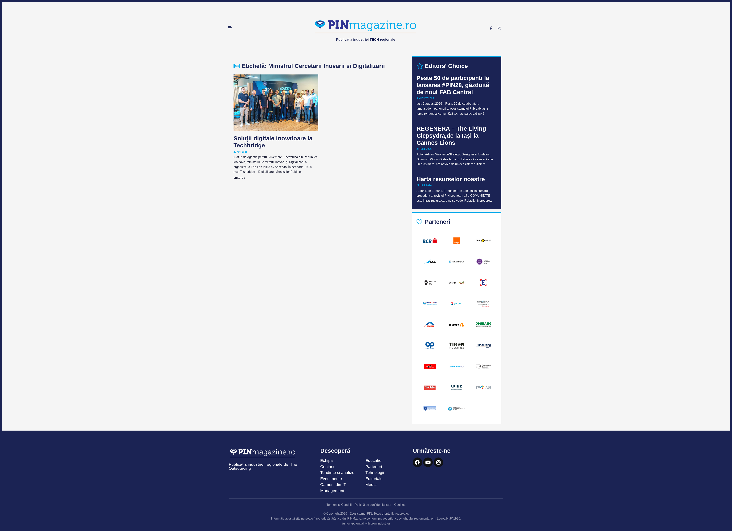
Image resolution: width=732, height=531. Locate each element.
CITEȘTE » (239, 177)
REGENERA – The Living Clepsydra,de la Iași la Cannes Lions (451, 135)
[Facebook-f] (491, 28)
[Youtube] (428, 462)
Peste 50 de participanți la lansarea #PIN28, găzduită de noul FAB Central (453, 85)
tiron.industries (381, 523)
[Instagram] (499, 28)
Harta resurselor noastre (451, 179)
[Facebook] (417, 462)
